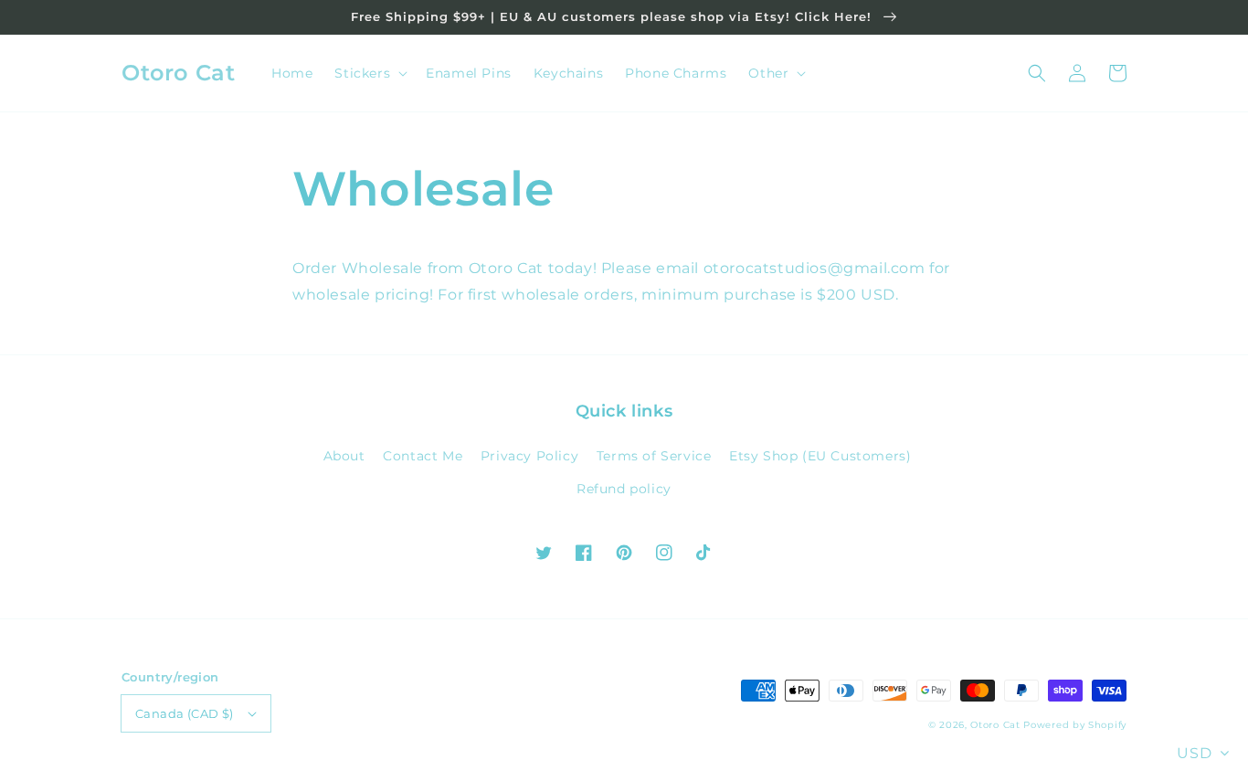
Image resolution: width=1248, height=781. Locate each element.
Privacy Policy (529, 456)
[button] (1037, 73)
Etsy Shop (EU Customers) (820, 456)
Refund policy (624, 488)
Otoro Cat (995, 725)
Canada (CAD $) (184, 713)
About (344, 456)
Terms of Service (654, 456)
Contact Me (422, 456)
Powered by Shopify (1074, 725)
